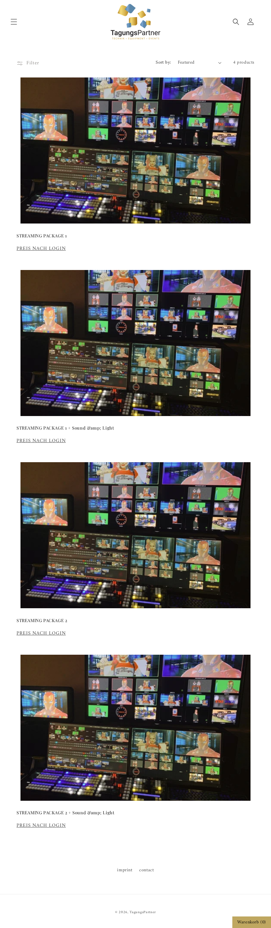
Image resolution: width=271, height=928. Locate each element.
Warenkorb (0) (251, 922)
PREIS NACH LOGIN (41, 248)
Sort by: (163, 62)
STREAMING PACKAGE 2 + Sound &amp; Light (65, 812)
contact (146, 870)
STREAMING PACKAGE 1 (42, 235)
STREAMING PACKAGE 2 (42, 620)
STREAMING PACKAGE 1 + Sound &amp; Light (65, 428)
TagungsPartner (143, 912)
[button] (14, 22)
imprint (124, 870)
